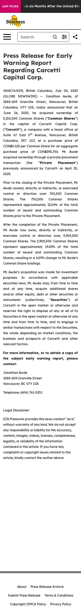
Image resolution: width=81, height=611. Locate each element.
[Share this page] (75, 37)
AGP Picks (10, 6)
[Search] (55, 36)
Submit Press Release (24, 595)
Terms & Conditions (58, 595)
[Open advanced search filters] (64, 36)
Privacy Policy (60, 604)
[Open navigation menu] (7, 37)
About (22, 587)
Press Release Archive (47, 587)
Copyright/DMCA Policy (28, 604)
